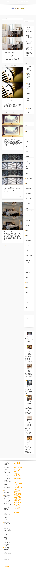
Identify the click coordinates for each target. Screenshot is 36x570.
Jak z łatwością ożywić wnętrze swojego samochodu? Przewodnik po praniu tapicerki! (6, 509)
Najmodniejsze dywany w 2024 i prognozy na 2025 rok (29, 370)
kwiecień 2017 (28, 299)
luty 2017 (27, 304)
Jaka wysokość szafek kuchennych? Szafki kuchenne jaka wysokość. (7, 468)
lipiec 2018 (27, 262)
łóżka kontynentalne (17, 513)
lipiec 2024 (27, 166)
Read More (20, 148)
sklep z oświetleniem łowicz (17, 506)
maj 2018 (27, 267)
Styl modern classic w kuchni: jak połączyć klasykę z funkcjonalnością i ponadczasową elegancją (30, 402)
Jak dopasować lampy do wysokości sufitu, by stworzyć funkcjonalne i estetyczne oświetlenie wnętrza (29, 423)
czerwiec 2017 (28, 294)
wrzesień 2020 (28, 220)
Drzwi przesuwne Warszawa (17, 472)
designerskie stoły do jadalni (17, 470)
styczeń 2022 (28, 208)
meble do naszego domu (18, 484)
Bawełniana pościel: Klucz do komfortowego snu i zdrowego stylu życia (7, 497)
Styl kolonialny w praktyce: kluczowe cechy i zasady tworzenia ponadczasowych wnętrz (30, 352)
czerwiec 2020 (28, 223)
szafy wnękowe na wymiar (17, 509)
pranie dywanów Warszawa (17, 500)
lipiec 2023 (27, 185)
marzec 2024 (28, 168)
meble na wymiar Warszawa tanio (18, 487)
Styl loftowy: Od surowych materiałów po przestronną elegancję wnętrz (29, 110)
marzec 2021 (28, 215)
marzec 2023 (28, 195)
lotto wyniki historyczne (17, 481)
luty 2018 (27, 275)
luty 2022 (27, 205)
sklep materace (16, 506)
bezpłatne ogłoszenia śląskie (17, 464)
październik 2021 (29, 210)
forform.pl (7, 22)
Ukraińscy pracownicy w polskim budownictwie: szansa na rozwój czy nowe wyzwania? (29, 68)
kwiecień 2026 (28, 138)
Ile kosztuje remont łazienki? (29, 93)
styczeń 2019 (28, 247)
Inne (27, 316)
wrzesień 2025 (28, 151)
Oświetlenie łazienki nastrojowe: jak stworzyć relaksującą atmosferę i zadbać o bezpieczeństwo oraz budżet (29, 36)
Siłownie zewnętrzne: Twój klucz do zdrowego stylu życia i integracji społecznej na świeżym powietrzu (7, 529)
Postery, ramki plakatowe (6, 534)
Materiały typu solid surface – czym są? (7, 472)
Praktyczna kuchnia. (10, 53)
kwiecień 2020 (28, 228)
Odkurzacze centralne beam (17, 493)
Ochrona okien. (8, 187)
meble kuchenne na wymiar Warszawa (18, 485)
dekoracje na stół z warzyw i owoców (18, 468)
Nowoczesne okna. (9, 139)
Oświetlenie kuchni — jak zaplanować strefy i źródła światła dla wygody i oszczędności (29, 49)
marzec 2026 (28, 141)
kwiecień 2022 (28, 203)
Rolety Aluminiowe (17, 504)
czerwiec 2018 (28, 265)
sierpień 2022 (28, 200)
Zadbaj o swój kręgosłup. (11, 232)
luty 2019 (27, 245)
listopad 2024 (28, 161)
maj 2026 (27, 136)
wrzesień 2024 (28, 163)
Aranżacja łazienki (7, 557)
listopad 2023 (28, 176)
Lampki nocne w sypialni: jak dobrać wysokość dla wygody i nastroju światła (29, 443)
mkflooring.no (29, 80)
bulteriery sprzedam (17, 466)
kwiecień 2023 (28, 193)
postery (19, 498)
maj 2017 (27, 297)
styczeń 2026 (28, 146)
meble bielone (16, 483)
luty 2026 (27, 143)
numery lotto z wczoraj (18, 490)
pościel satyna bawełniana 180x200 (17, 499)
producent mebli (18, 502)
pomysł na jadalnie (16, 498)
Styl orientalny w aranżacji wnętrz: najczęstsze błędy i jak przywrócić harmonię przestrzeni (29, 54)
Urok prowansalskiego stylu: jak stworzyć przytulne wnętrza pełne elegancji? (7, 492)
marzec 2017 (28, 302)
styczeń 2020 (28, 230)
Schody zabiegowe (18, 505)
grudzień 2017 (28, 280)
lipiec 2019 (27, 235)
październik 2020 (29, 218)
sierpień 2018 (28, 260)
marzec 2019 (28, 242)
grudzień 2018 (28, 250)
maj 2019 (27, 237)
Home (4, 18)
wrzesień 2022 (28, 198)
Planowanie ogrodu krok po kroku (7, 475)
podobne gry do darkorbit (17, 496)
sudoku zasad (16, 508)
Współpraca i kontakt (5, 566)
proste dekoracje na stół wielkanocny (17, 503)
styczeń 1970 (28, 309)
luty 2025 (27, 156)
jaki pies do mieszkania (18, 476)
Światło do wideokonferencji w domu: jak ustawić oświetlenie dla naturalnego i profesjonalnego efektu (29, 42)
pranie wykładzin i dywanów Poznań (17, 502)
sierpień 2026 (28, 131)
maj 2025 (27, 153)
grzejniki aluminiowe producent (18, 474)
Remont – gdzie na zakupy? (7, 488)
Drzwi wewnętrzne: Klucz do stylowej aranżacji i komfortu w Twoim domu (29, 75)
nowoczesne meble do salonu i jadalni (17, 489)
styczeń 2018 (28, 277)
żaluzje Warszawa (17, 513)
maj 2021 (27, 213)
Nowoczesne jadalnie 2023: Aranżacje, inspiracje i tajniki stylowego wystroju (7, 553)
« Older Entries (4, 245)
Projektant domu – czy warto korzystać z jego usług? (7, 560)
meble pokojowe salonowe (18, 487)
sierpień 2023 (28, 183)
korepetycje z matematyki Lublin (17, 479)
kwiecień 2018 (28, 270)
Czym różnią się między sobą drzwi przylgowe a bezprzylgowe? (29, 386)
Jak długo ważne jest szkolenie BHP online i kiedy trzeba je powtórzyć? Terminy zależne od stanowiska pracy (29, 29)
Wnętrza (14, 22)
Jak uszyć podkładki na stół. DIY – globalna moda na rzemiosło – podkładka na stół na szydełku (29, 86)
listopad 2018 (28, 252)
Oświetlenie (28, 318)
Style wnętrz (28, 321)
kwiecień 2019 (28, 240)
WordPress (23, 567)
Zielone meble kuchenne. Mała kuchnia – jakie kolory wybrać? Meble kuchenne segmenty (29, 99)
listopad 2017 (28, 282)
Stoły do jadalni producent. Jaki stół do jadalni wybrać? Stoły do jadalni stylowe (7, 524)
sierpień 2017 (28, 289)
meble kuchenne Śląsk (16, 486)
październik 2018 (29, 255)
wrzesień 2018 (28, 257)
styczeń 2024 (28, 173)
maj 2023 (27, 190)
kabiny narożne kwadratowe (16, 478)
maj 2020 (27, 225)
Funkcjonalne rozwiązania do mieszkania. (29, 336)
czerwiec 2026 (28, 133)
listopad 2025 (28, 148)
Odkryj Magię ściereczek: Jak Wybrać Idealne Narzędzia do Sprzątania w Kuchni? (6, 518)
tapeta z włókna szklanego (17, 510)
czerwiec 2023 (28, 188)
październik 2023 (29, 178)
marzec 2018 (28, 272)
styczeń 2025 (28, 158)
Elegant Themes (16, 567)
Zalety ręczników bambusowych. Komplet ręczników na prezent (7, 538)
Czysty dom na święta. (6, 485)
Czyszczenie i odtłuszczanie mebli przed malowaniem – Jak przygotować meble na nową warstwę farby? (7, 543)
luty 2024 (27, 171)
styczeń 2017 (28, 307)
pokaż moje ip (17, 497)
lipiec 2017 (27, 292)
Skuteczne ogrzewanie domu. (13, 100)
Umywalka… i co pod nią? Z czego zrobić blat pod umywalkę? (7, 514)
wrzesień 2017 (28, 287)
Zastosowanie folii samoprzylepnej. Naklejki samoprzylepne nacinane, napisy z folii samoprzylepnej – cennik (7, 502)
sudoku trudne (17, 507)
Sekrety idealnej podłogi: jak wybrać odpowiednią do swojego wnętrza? (7, 548)
